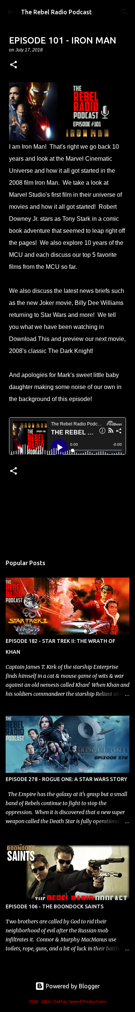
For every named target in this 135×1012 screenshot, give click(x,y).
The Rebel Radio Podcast (56, 12)
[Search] (124, 12)
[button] (13, 65)
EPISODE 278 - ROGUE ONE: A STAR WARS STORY (66, 779)
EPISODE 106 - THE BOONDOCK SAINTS (55, 906)
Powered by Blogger (72, 986)
